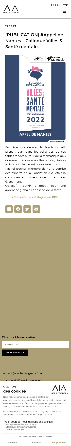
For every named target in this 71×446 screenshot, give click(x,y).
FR (52, 4)
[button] (65, 11)
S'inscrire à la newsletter (18, 337)
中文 (65, 4)
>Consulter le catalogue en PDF (35, 197)
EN (58, 4)
